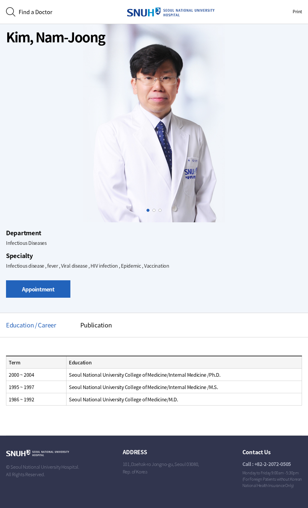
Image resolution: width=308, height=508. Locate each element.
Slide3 (161, 210)
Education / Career (31, 325)
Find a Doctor (35, 12)
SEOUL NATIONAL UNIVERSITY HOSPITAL (171, 12)
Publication (96, 325)
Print (297, 11)
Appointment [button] (38, 289)
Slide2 (155, 210)
